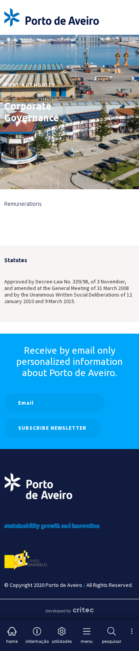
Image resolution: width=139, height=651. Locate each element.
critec (83, 609)
